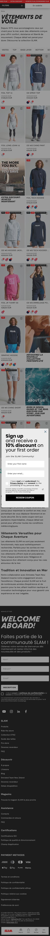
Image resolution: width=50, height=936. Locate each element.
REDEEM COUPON (25, 497)
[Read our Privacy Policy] (42, 489)
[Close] (45, 432)
